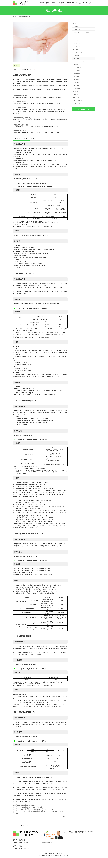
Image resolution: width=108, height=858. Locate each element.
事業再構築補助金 (78, 35)
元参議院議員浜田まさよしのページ (48, 842)
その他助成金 (77, 64)
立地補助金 (76, 79)
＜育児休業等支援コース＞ (20, 95)
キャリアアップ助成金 (79, 53)
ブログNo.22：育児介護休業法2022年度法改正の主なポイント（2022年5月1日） (34, 809)
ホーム (16, 825)
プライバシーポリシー (24, 825)
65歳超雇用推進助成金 (79, 61)
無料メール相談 (76, 97)
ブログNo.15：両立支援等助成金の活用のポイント (26, 805)
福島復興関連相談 (77, 67)
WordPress (46, 855)
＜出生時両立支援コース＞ (20, 101)
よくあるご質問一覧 (77, 100)
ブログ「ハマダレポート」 (79, 103)
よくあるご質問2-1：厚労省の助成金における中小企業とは (31, 183)
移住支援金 (76, 85)
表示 (18, 65)
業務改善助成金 (77, 56)
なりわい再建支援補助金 (80, 38)
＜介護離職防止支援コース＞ (20, 130)
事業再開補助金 (77, 73)
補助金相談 (75, 26)
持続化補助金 (77, 29)
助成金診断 (75, 94)
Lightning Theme (53, 855)
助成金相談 (75, 50)
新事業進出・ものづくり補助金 (81, 32)
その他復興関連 (77, 88)
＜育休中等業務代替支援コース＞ (27, 85)
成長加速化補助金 (78, 47)
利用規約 (79, 832)
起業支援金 (76, 82)
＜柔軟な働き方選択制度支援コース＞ (48, 85)
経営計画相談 (76, 91)
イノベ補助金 (77, 70)
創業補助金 (76, 76)
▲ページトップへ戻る (62, 816)
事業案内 (75, 23)
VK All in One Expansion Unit (63, 855)
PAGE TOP (104, 830)
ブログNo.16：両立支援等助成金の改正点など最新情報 (27, 807)
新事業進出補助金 (78, 44)
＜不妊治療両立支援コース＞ (20, 125)
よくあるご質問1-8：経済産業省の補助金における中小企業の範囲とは (33, 186)
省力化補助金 (77, 41)
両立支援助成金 (77, 58)
